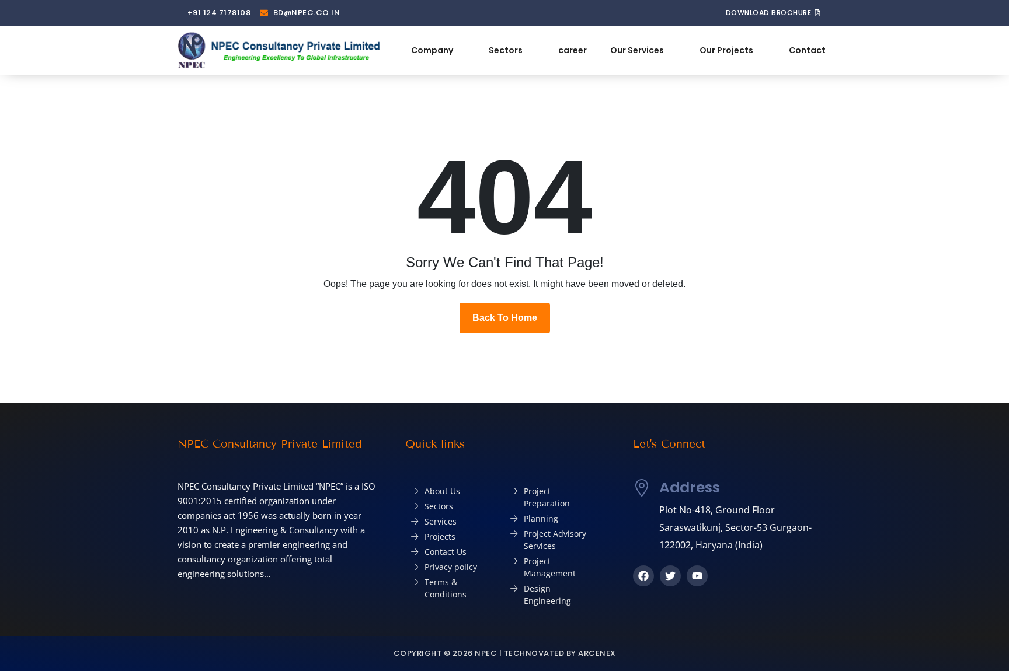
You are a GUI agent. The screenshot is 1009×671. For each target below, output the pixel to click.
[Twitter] (670, 575)
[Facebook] (643, 575)
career (572, 50)
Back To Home (504, 318)
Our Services (637, 50)
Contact (807, 50)
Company (432, 50)
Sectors (506, 50)
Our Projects (726, 50)
